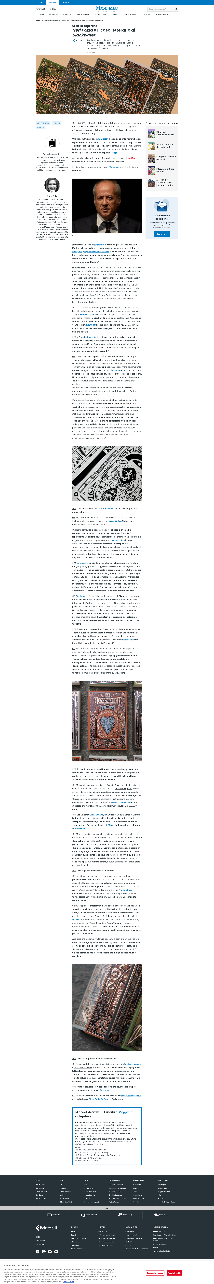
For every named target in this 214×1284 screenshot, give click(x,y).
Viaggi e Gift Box (164, 1192)
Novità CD (63, 1188)
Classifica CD (65, 1192)
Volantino (75, 1245)
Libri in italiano (41, 1185)
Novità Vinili (64, 1198)
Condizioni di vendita (133, 1238)
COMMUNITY (66, 2)
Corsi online (162, 1188)
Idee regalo (162, 1185)
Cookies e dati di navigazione (136, 1249)
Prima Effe (156, 1248)
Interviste (56, 123)
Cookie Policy (68, 1281)
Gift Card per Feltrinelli (106, 1235)
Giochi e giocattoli (116, 1185)
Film (86, 1185)
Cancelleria (137, 1195)
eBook (38, 1202)
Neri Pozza (40, 127)
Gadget (161, 1198)
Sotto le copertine (52, 154)
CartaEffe (129, 1242)
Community (41, 1244)
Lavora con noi (77, 1249)
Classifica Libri (41, 1192)
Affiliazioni (75, 1242)
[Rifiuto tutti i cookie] (210, 1272)
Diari (135, 1188)
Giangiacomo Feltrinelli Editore (164, 1235)
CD (61, 1185)
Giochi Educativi (115, 1192)
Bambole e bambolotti (117, 1198)
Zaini (135, 1192)
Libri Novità (40, 1188)
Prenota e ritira (103, 1231)
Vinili (62, 1195)
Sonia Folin (52, 196)
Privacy (128, 1245)
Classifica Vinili (66, 1202)
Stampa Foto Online (105, 1245)
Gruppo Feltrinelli (159, 1231)
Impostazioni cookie (155, 1273)
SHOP (41, 2)
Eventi (73, 1235)
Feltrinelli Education (160, 1244)
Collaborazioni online (106, 1242)
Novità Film (88, 1188)
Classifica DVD (90, 1192)
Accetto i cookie (174, 1273)
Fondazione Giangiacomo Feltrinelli (163, 1239)
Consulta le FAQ (131, 1235)
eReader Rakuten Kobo (166, 1202)
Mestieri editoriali (43, 123)
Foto (159, 1195)
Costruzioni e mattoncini (118, 1188)
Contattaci (162, 234)
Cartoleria (137, 1185)
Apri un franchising (78, 1238)
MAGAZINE (52, 2)
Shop (38, 1237)
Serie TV (87, 1198)
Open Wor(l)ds (138, 1198)
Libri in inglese (41, 1198)
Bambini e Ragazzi (91, 1202)
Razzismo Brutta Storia (161, 1251)
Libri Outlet (39, 1195)
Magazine (40, 1240)
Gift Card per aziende (106, 1238)
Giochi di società (115, 1195)
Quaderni (136, 1202)
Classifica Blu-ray (91, 1195)
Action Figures (114, 1202)
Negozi (73, 1231)
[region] (107, 1272)
